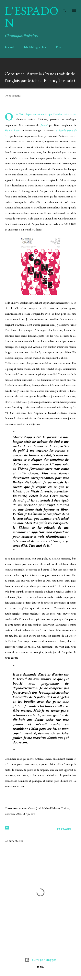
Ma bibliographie (35, 47)
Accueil (9, 47)
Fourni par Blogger (43, 960)
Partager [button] (64, 829)
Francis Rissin (12, 130)
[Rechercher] (64, 7)
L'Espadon (31, 16)
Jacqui (44, 125)
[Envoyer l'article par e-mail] (7, 829)
